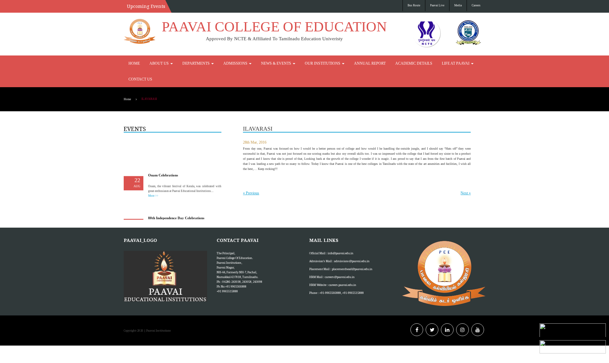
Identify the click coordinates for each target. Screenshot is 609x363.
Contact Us (436, 63)
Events (135, 113)
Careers (476, 5)
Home (132, 63)
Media (458, 5)
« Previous (251, 177)
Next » (466, 177)
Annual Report (331, 63)
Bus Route (414, 5)
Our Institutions (292, 63)
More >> (153, 178)
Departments (186, 63)
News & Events (253, 63)
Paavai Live (437, 5)
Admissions (219, 63)
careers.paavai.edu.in (342, 269)
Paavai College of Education (274, 27)
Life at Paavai (403, 63)
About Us (154, 63)
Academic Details (367, 63)
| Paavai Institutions (157, 315)
